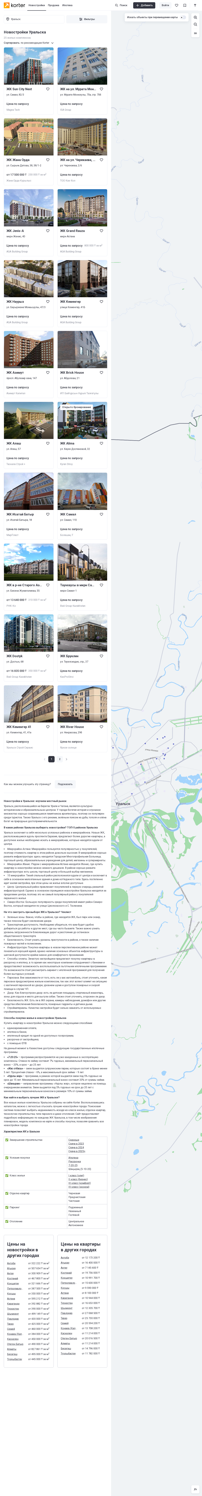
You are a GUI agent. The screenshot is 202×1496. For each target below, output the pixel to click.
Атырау (11, 1268)
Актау (10, 1273)
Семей (11, 1328)
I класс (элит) (76, 1175)
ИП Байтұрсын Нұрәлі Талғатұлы (79, 393)
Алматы (11, 1349)
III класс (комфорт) (79, 1183)
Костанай (12, 1278)
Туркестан (13, 1308)
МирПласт (12, 535)
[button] (59, 759)
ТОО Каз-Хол (67, 180)
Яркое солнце (68, 747)
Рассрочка (74, 1161)
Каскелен (12, 1339)
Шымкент (13, 1313)
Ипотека (73, 1157)
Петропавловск (15, 1288)
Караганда (13, 1303)
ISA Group (65, 109)
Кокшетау (13, 1283)
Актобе (11, 1263)
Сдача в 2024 (76, 1147)
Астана (11, 1298)
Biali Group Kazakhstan (72, 605)
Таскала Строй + (15, 464)
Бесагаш (12, 1354)
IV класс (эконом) (78, 1186)
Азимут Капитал (15, 393)
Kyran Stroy (66, 464)
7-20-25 (72, 1165)
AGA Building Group (17, 251)
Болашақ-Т (66, 535)
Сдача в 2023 (76, 1143)
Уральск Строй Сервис (19, 747)
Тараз (10, 1323)
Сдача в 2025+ (76, 1151)
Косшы (11, 1293)
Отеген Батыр (15, 1344)
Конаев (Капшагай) (15, 1333)
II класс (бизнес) (78, 1179)
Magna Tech (13, 109)
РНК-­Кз (11, 605)
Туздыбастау (14, 1359)
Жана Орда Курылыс (18, 180)
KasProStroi (67, 676)
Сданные (73, 1139)
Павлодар (13, 1318)
